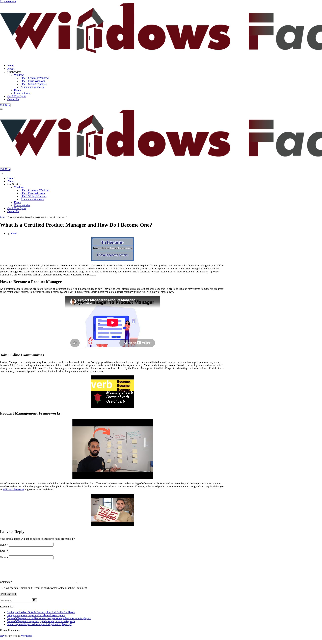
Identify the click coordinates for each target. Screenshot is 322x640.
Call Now (5, 105)
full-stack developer (13, 489)
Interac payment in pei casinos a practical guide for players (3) (39, 624)
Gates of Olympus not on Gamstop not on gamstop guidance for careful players (49, 618)
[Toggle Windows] (59, 187)
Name (4, 544)
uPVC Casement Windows (35, 77)
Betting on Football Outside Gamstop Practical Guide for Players (41, 612)
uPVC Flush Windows (33, 81)
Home (10, 65)
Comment (6, 581)
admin (13, 233)
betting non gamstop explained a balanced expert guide (36, 615)
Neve (3, 635)
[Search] (34, 600)
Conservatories (22, 93)
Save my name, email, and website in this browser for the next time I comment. (45, 587)
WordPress (26, 635)
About (10, 68)
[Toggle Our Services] (59, 184)
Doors (17, 90)
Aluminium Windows (32, 87)
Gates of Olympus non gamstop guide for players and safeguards (41, 621)
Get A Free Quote (16, 96)
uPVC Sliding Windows (33, 84)
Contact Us (13, 99)
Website (4, 557)
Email (4, 550)
